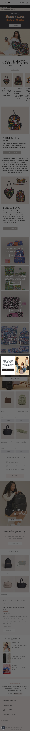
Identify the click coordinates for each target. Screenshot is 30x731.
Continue (7, 369)
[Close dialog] (28, 356)
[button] (3, 728)
